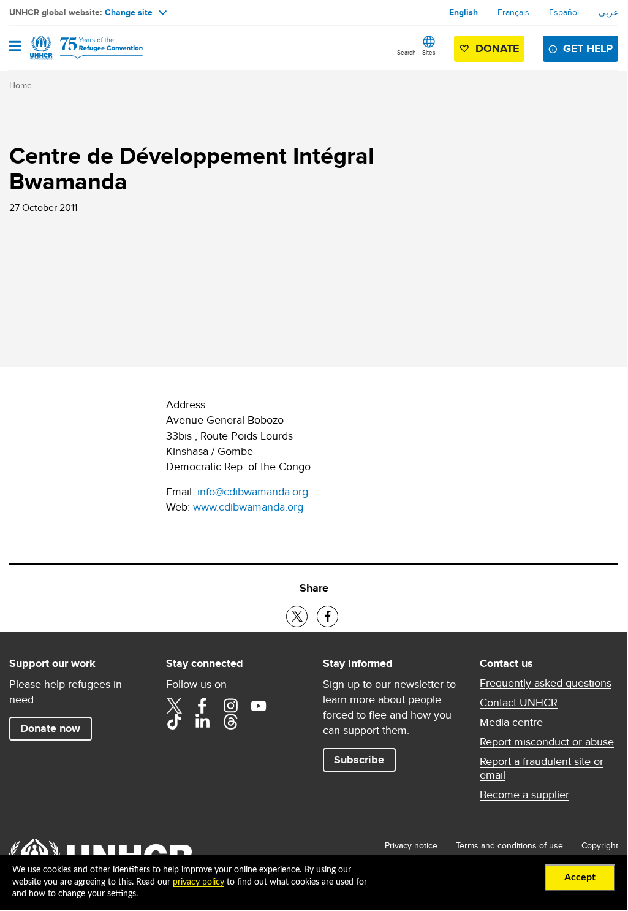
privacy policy (198, 882)
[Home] (71, 48)
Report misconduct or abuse (547, 742)
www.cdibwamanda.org (248, 506)
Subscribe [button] (359, 760)
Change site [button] (129, 12)
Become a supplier (524, 794)
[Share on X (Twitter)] (297, 616)
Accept (580, 877)
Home (20, 85)
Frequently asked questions (545, 683)
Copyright (599, 845)
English (463, 12)
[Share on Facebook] (327, 616)
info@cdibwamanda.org (252, 491)
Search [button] (406, 52)
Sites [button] (429, 52)
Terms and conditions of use (509, 845)
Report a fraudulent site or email (541, 768)
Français (513, 12)
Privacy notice (411, 845)
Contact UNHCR (519, 702)
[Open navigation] (15, 47)
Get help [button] (588, 48)
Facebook (202, 706)
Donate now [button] (50, 728)
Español (564, 12)
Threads (230, 722)
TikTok (174, 722)
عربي (608, 12)
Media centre (511, 722)
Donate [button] (497, 48)
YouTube (259, 706)
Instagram (230, 706)
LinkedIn (202, 722)
